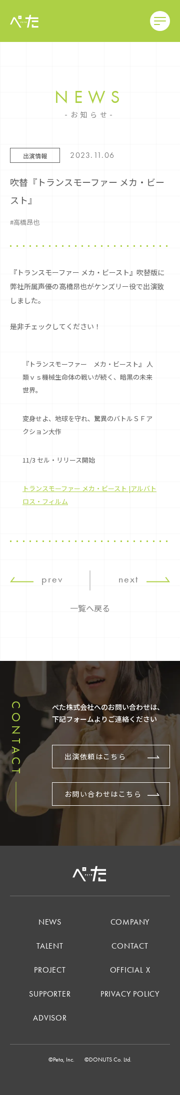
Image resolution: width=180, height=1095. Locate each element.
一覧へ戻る (90, 608)
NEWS (50, 922)
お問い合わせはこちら (103, 794)
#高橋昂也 (25, 222)
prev (52, 578)
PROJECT (50, 970)
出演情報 (35, 155)
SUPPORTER (49, 994)
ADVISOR (50, 1018)
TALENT (50, 946)
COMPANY (130, 922)
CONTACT (130, 946)
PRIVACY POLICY (130, 994)
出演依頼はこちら (95, 756)
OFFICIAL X (130, 970)
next (128, 578)
